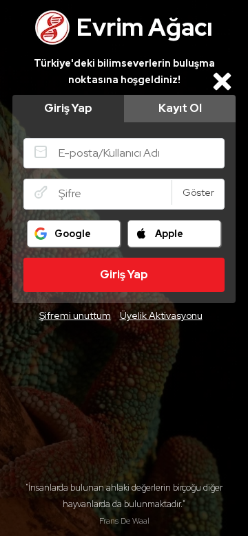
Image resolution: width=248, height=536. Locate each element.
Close (222, 81)
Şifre (41, 192)
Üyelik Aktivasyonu (161, 315)
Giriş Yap (68, 108)
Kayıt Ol (180, 108)
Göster (198, 192)
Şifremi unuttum (75, 315)
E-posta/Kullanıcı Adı (41, 152)
